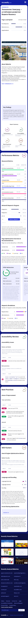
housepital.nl (4, 586)
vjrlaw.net (3, 593)
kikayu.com (17, 593)
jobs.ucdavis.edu (5, 579)
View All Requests (14, 219)
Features (8, 601)
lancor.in (16, 596)
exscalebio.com (18, 589)
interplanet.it (17, 576)
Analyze (21, 610)
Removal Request (18, 603)
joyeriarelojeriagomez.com (20, 573)
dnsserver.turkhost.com (7, 583)
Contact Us (14, 601)
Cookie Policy (12, 605)
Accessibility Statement (7, 603)
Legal (20, 601)
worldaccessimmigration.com (20, 583)
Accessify (6, 2)
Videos (2, 601)
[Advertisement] (14, 37)
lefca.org (16, 579)
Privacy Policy (4, 605)
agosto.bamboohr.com (6, 573)
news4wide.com (18, 586)
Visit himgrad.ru (7, 84)
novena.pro (4, 589)
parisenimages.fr (5, 596)
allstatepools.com (5, 576)
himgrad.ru (5, 7)
